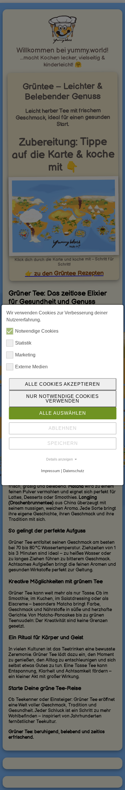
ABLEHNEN (63, 428)
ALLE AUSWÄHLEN (62, 413)
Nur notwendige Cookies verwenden (62, 398)
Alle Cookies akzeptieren (62, 384)
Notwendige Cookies (36, 331)
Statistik (23, 342)
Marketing (25, 354)
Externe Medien (31, 366)
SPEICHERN (62, 443)
